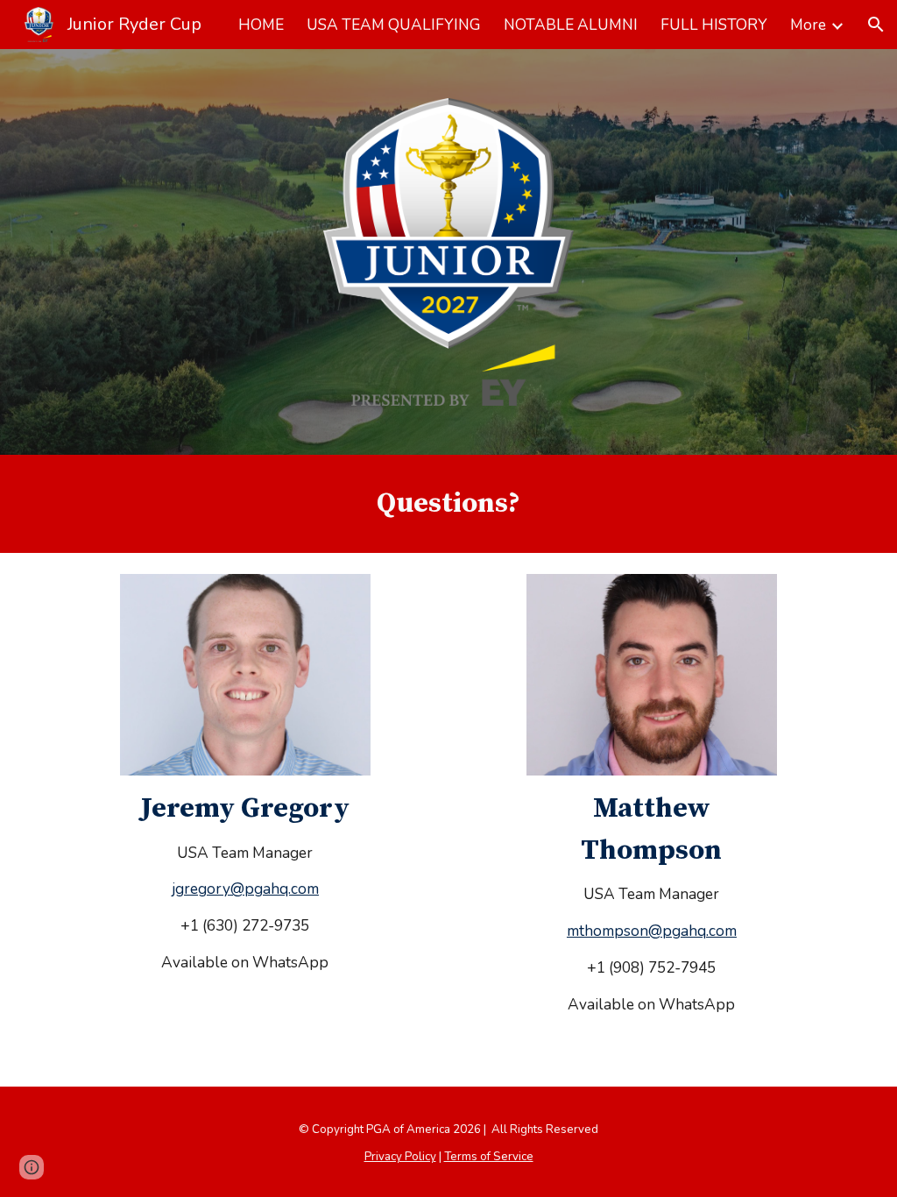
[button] (876, 25)
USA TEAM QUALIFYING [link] (394, 24)
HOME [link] (261, 24)
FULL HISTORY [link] (713, 24)
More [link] (808, 24)
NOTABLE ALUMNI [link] (571, 24)
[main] (448, 504)
